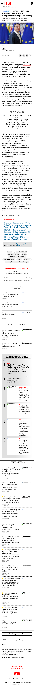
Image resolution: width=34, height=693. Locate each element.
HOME (3, 6)
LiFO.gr (16, 244)
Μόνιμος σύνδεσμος (13, 657)
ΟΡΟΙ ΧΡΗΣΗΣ (7, 280)
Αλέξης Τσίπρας (10, 62)
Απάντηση (21, 657)
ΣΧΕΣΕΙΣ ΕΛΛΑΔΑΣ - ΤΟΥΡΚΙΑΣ (17, 257)
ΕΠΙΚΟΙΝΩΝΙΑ (17, 669)
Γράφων (4, 644)
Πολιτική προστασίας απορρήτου (21, 682)
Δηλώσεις (24, 254)
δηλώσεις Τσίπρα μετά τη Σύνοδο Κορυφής (17, 262)
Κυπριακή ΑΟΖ (27, 259)
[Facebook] (29, 42)
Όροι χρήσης (7, 682)
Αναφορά (4, 657)
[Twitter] (32, 42)
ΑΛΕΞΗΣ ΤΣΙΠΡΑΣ (22, 252)
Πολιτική (14, 6)
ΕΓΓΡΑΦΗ (28, 277)
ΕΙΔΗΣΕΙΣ (8, 6)
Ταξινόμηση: (15, 640)
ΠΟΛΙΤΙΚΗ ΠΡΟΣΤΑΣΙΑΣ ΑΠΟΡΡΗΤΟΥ (21, 280)
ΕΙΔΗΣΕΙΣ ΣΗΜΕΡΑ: (9, 220)
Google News (25, 244)
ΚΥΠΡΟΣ (19, 259)
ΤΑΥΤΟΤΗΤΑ (17, 667)
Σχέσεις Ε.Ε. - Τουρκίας (9, 259)
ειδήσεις (19, 245)
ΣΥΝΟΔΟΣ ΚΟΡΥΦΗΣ (13, 254)
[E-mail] (27, 55)
